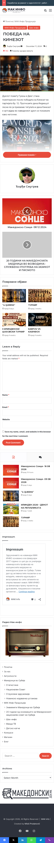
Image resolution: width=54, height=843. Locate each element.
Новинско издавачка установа (21, 698)
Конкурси (8, 733)
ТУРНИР (32, 305)
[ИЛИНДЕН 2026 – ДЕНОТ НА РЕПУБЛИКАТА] (11, 508)
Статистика (12, 685)
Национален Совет (15, 689)
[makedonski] (27, 794)
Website (6, 419)
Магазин (8, 737)
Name (5, 395)
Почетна (9, 21)
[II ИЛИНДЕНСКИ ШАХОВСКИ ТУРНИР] (14, 319)
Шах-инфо (34, 28)
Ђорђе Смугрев (13, 46)
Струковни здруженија (18, 694)
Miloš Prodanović (32, 824)
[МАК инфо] (13, 10)
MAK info (45, 819)
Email (5, 407)
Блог (6, 741)
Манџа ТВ (11, 724)
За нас (7, 671)
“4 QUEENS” (8, 305)
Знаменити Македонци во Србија (23, 707)
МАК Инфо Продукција (25, 21)
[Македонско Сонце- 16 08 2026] (11, 470)
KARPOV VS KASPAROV (34, 330)
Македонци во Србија (14, 680)
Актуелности (10, 676)
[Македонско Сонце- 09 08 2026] (11, 483)
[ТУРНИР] (40, 295)
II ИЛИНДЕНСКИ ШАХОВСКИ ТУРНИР (13, 330)
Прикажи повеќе (26, 155)
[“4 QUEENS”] (14, 295)
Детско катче (13, 728)
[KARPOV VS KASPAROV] (40, 319)
